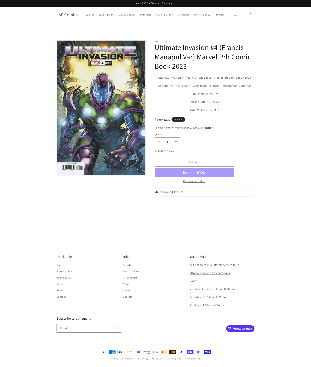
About (60, 290)
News (60, 284)
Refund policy (158, 358)
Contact (61, 296)
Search (60, 265)
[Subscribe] (117, 328)
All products (64, 277)
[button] (235, 15)
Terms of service (192, 358)
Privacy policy (174, 358)
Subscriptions (65, 271)
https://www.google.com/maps (210, 273)
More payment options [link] (194, 181)
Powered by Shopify (139, 358)
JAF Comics (123, 358)
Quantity (159, 134)
